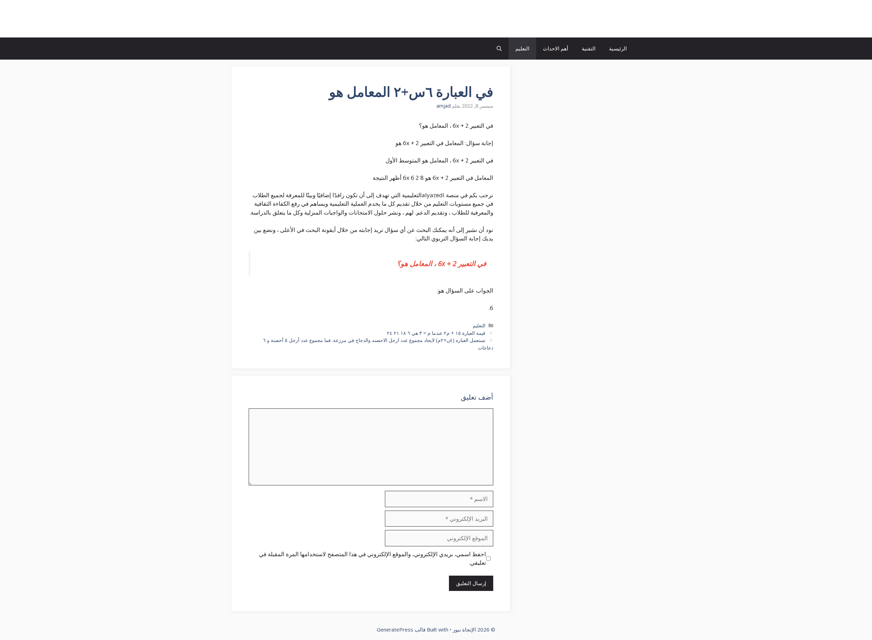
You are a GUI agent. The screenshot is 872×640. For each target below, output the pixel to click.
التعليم (522, 48)
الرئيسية (618, 48)
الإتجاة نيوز (608, 19)
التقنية (588, 48)
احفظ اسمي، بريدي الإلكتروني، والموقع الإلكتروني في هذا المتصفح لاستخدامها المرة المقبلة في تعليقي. (372, 558)
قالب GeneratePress (401, 629)
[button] (499, 48)
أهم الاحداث (555, 48)
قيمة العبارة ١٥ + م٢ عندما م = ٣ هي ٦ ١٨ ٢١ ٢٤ (436, 333)
